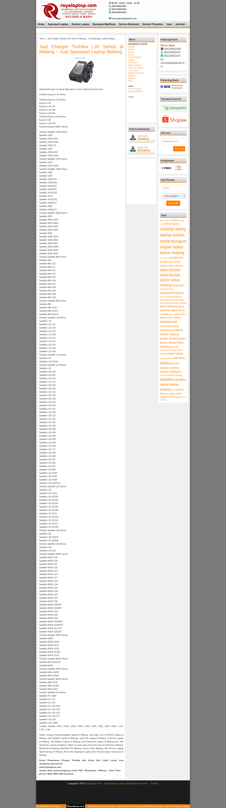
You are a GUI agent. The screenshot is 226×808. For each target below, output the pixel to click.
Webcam (132, 78)
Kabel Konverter (135, 65)
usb (172, 390)
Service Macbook (129, 24)
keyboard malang (166, 297)
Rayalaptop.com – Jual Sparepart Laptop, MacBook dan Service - (118, 783)
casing (166, 228)
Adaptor (131, 47)
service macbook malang (171, 375)
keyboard (178, 285)
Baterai (131, 49)
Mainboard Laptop (136, 73)
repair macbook (166, 358)
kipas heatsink (168, 306)
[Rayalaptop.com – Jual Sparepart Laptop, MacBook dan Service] (68, 11)
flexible (173, 257)
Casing (131, 52)
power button (169, 338)
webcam (179, 389)
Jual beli (180, 24)
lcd (180, 314)
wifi (169, 397)
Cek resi (179, 149)
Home (41, 24)
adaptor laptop (165, 220)
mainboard (168, 322)
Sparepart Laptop (58, 24)
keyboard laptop (172, 293)
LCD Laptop (133, 70)
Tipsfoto (154, 783)
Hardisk (131, 60)
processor (174, 347)
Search (172, 203)
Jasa (169, 24)
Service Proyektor (152, 24)
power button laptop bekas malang (173, 342)
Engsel (131, 55)
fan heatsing (164, 258)
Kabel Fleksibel (134, 57)
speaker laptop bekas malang (173, 384)
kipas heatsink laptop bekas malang (172, 310)
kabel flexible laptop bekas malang (170, 280)
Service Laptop (80, 24)
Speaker (131, 76)
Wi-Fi (130, 81)
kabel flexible (170, 270)
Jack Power (133, 63)
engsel (180, 241)
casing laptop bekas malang (173, 235)
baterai (174, 220)
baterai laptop (171, 223)
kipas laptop (174, 314)
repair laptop (175, 353)
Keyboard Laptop (135, 68)
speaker (167, 379)
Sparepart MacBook (104, 24)
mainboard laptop (169, 326)
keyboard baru (167, 289)
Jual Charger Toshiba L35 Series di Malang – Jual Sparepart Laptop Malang (81, 49)
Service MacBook (135, 91)
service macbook (170, 371)
